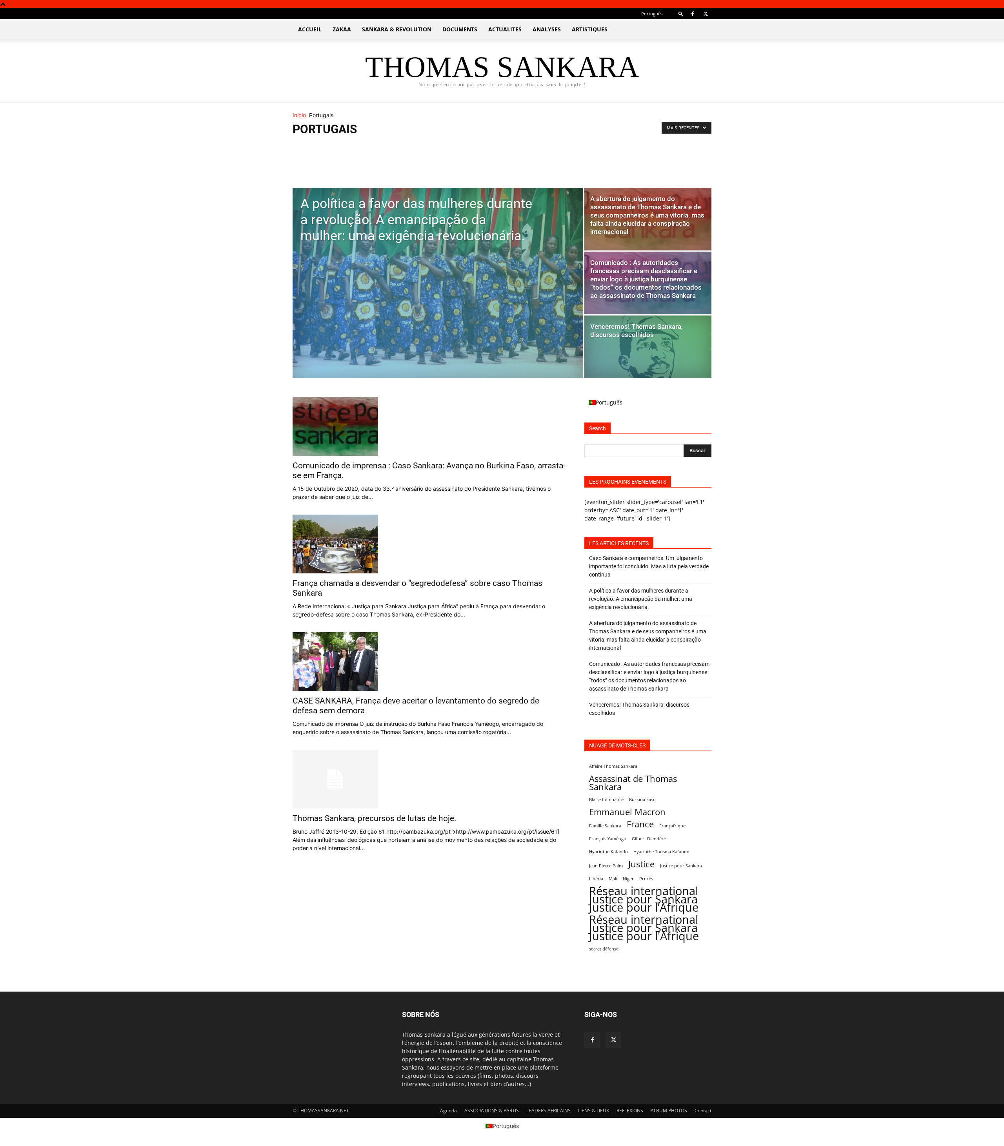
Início (299, 115)
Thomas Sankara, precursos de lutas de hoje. (375, 818)
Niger (628, 878)
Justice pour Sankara (681, 866)
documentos (316, 157)
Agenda (448, 1110)
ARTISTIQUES (589, 29)
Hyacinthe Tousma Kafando (661, 851)
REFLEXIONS (630, 1110)
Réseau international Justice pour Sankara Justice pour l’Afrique (643, 899)
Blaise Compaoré (606, 799)
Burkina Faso (642, 799)
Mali (613, 878)
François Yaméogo (607, 838)
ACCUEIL (310, 29)
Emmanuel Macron (627, 812)
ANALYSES (547, 29)
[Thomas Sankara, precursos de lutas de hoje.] (429, 779)
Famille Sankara (605, 826)
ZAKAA (342, 29)
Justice (641, 864)
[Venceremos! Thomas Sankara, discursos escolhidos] (647, 347)
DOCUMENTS (459, 29)
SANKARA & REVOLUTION (396, 29)
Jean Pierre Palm (606, 866)
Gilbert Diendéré (649, 838)
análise (311, 147)
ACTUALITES (505, 29)
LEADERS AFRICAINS (548, 1110)
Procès (646, 878)
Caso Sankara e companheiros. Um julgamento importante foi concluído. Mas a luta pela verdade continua (649, 566)
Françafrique (672, 826)
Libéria (596, 878)
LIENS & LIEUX (593, 1110)
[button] (681, 13)
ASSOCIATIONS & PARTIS (491, 1110)
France (640, 824)
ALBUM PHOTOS (669, 1110)
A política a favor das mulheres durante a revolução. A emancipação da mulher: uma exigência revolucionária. (640, 599)
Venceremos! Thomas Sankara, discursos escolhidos (639, 709)
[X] (705, 13)
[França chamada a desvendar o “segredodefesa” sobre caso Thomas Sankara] (429, 544)
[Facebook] (692, 13)
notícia (311, 167)
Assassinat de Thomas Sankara (633, 782)
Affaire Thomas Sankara (613, 766)
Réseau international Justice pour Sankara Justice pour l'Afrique (644, 928)
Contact (703, 1110)
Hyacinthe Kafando (608, 851)
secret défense (603, 949)
